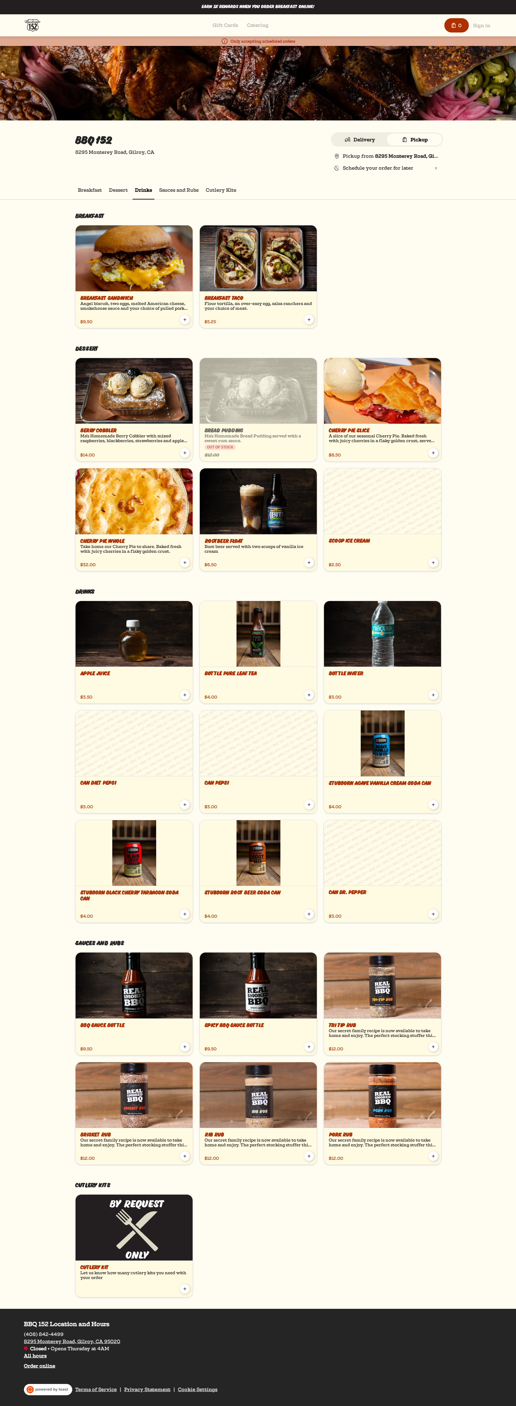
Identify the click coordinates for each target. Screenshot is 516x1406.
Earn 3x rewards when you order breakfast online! (258, 7)
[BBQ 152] (33, 25)
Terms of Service (96, 1390)
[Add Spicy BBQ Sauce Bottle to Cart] (309, 1047)
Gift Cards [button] (225, 25)
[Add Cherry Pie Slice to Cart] (433, 453)
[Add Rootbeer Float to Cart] (309, 562)
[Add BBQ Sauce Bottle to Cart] (185, 1047)
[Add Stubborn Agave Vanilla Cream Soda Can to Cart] (433, 804)
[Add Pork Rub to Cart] (433, 1156)
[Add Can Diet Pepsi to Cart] (185, 804)
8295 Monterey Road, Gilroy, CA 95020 (72, 1341)
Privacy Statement (147, 1390)
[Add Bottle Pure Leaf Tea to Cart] (309, 695)
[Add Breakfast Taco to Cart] (309, 319)
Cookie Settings (197, 1390)
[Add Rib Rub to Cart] (309, 1156)
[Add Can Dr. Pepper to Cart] (433, 914)
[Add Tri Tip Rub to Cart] (433, 1047)
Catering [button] (257, 25)
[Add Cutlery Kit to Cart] (185, 1289)
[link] (90, 190)
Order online (39, 1366)
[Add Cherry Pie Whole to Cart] (185, 562)
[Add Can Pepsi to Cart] (309, 804)
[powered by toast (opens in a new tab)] (48, 1389)
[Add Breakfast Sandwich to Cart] (185, 319)
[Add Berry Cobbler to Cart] (185, 453)
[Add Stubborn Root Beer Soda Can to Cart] (309, 914)
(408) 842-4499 (44, 1334)
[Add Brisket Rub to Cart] (185, 1156)
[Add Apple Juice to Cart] (185, 695)
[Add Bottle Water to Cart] (433, 695)
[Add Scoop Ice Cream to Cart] (433, 562)
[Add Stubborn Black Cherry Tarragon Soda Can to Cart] (185, 914)
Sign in (481, 25)
